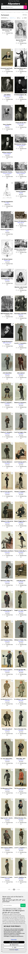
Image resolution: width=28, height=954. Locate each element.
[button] (14, 1)
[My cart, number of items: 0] (26, 4)
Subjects (3, 12)
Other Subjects (9, 12)
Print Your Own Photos (14, 1)
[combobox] (12, 7)
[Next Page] (19, 889)
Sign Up (23, 905)
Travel (23, 12)
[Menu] (2, 4)
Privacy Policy (14, 939)
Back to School (17, 12)
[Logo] (14, 3)
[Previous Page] (9, 889)
